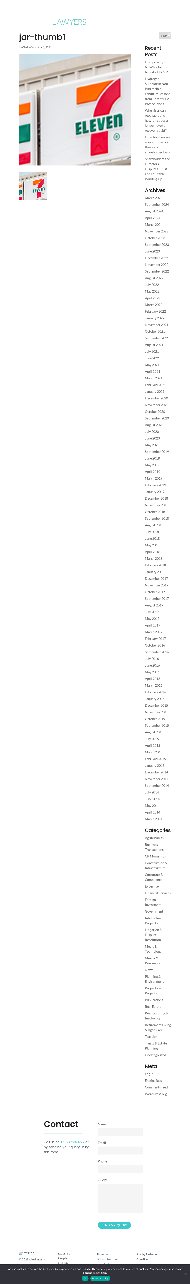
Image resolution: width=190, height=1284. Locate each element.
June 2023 (152, 251)
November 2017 (156, 585)
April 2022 (152, 298)
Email (102, 1143)
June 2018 (152, 538)
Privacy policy (100, 1278)
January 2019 (154, 492)
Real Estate (153, 1006)
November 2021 (156, 325)
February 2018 (155, 565)
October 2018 (155, 512)
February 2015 (155, 759)
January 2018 (154, 572)
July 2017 (152, 612)
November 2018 (156, 505)
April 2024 (152, 218)
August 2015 (154, 732)
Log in (149, 1074)
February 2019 (155, 485)
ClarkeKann (29, 47)
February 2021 (155, 385)
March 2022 (153, 305)
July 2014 (152, 792)
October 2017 (155, 592)
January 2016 (154, 699)
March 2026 (153, 198)
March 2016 (153, 685)
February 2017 (155, 639)
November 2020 (156, 405)
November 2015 (156, 712)
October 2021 (155, 331)
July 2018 (152, 532)
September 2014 (157, 785)
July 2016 (152, 659)
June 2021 (152, 358)
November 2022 (156, 265)
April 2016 (152, 679)
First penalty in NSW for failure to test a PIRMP (156, 67)
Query (102, 1180)
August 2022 (154, 278)
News (149, 970)
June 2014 (152, 799)
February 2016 (155, 692)
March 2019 (153, 478)
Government (154, 911)
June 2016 (152, 665)
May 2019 (152, 465)
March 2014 (153, 819)
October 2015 (155, 719)
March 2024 (153, 224)
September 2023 (157, 244)
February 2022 (155, 311)
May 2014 (152, 805)
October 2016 (155, 645)
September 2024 (157, 204)
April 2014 (152, 812)
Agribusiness (154, 838)
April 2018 (152, 552)
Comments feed (156, 1087)
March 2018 (153, 558)
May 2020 (152, 445)
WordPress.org (156, 1094)
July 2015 (152, 739)
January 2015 (154, 765)
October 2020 (155, 411)
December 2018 (156, 498)
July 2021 (152, 351)
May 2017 (152, 618)
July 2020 (152, 431)
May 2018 (152, 545)
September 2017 (157, 598)
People (62, 1258)
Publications (154, 1000)
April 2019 (152, 472)
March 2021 (153, 378)
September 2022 (157, 271)
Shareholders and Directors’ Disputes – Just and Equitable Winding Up (157, 169)
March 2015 (153, 752)
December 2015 (156, 705)
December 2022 (156, 258)
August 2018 (154, 525)
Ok (85, 1278)
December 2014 (156, 772)
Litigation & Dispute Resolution (153, 935)
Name (102, 1124)
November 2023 (156, 231)
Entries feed (153, 1080)
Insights (63, 1263)
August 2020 (154, 425)
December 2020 (156, 398)
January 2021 (154, 391)
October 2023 (155, 238)
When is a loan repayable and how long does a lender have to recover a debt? (156, 120)
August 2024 (154, 211)
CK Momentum (156, 856)
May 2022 (152, 291)
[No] (185, 1274)
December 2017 (156, 578)
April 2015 (152, 745)
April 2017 (152, 625)
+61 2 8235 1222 (72, 1142)
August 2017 (154, 605)
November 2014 (156, 779)
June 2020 (152, 438)
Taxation (151, 1036)
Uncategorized (155, 1055)
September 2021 (157, 338)
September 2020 (157, 418)
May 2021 (152, 365)
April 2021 (152, 371)
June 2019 (152, 458)
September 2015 (157, 725)
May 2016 (152, 672)
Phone (102, 1161)
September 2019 (157, 452)
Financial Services (158, 893)
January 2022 (154, 318)
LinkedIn (102, 1254)
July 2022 (152, 285)
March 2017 (153, 632)
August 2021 (154, 345)
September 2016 (157, 652)
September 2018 (157, 518)
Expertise (152, 886)
